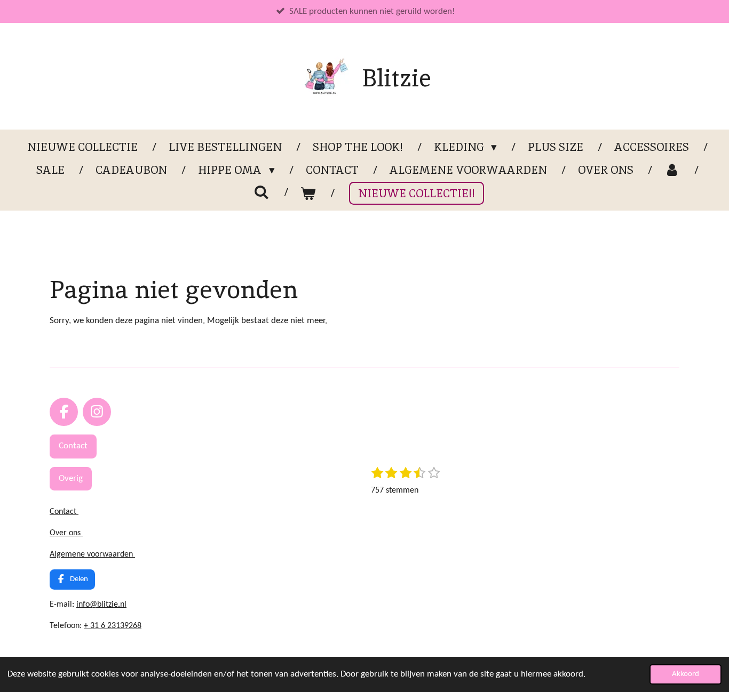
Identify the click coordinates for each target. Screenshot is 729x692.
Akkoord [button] (685, 674)
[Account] (672, 170)
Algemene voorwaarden (92, 554)
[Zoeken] (262, 192)
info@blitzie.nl (101, 604)
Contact (64, 512)
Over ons (66, 533)
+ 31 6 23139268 (112, 626)
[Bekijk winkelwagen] (308, 193)
